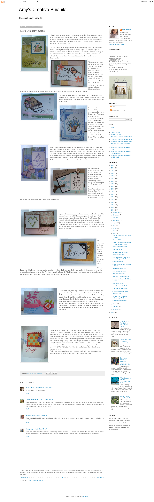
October (115, 218)
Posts (113, 107)
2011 (113, 205)
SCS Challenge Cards (119, 271)
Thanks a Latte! (117, 294)
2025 (113, 168)
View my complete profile (116, 44)
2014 (113, 197)
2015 (113, 194)
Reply (27, 393)
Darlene (28, 415)
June (114, 228)
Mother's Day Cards (119, 274)
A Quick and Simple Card (120, 291)
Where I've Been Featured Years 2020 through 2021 (121, 152)
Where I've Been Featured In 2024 (121, 141)
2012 (113, 202)
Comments (115, 110)
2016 (113, 192)
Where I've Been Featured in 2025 (121, 139)
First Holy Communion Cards (121, 276)
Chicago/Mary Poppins (119, 300)
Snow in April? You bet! (120, 286)
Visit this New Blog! (118, 254)
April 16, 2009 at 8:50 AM (39, 429)
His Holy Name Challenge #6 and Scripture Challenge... (121, 258)
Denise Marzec (30, 388)
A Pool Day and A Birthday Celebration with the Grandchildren (125, 380)
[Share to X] (51, 373)
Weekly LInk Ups (116, 134)
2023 (113, 173)
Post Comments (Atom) (36, 480)
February (116, 306)
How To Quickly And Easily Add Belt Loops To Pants (125, 324)
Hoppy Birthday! (117, 249)
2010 (113, 207)
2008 (113, 312)
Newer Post (24, 477)
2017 (113, 189)
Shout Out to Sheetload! (120, 247)
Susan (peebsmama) (32, 399)
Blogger (85, 496)
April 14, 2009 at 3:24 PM (47, 399)
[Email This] (47, 373)
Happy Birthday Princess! (120, 288)
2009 (113, 210)
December (116, 212)
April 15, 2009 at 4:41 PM (39, 415)
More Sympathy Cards (119, 268)
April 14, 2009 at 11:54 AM (44, 388)
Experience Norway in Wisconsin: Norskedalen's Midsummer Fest (125, 361)
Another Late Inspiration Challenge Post (120, 297)
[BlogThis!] (49, 373)
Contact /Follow (115, 132)
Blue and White (117, 240)
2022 (113, 176)
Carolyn (28, 429)
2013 (113, 199)
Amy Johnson (126, 29)
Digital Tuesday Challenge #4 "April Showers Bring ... (122, 243)
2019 (113, 184)
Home (63, 477)
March (115, 304)
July (114, 225)
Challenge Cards (118, 261)
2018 (113, 186)
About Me (114, 130)
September (116, 220)
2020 (113, 181)
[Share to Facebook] (54, 373)
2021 (113, 178)
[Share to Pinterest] (56, 373)
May (114, 231)
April (114, 233)
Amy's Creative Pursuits (43, 9)
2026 (113, 165)
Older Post (100, 477)
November (116, 215)
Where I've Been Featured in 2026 (121, 137)
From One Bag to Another (120, 252)
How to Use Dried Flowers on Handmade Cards (125, 341)
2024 (113, 170)
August (115, 223)
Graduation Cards (118, 283)
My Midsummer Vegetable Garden (125, 397)
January (115, 309)
